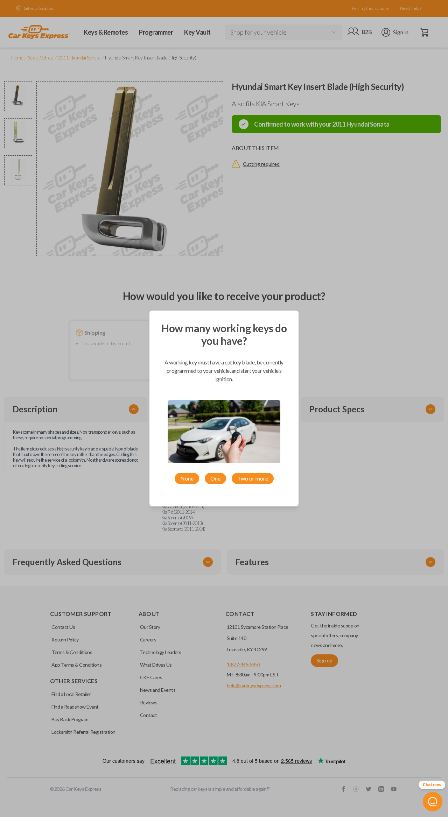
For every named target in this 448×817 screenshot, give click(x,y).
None (187, 478)
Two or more (252, 478)
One (215, 478)
